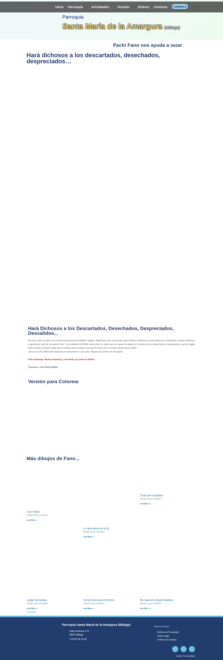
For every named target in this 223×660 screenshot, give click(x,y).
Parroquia (75, 7)
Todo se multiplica (151, 495)
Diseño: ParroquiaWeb (185, 656)
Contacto (160, 7)
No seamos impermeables (156, 600)
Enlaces (143, 7)
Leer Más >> (32, 520)
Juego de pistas (37, 600)
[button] (194, 7)
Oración (123, 7)
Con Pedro (33, 511)
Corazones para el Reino (99, 600)
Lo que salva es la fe (96, 528)
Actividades (100, 7)
